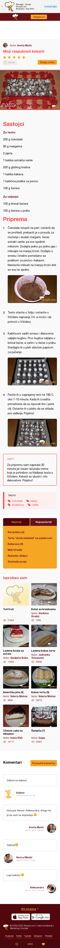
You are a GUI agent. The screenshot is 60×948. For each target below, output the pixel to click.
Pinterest (48, 936)
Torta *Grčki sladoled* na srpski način (30, 538)
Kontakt (24, 928)
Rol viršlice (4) (16, 532)
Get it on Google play (40, 917)
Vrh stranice (28, 908)
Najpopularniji (44, 521)
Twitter (19, 936)
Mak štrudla (15, 549)
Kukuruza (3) (15, 543)
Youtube (27, 936)
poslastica (18, 504)
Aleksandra (37, 887)
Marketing (14, 928)
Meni (30, 944)
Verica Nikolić (24, 857)
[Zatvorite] (2, 6)
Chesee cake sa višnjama (16, 724)
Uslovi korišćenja (44, 925)
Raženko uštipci (17, 555)
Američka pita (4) (16, 684)
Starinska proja (17, 561)
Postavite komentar (43, 763)
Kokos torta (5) (44, 684)
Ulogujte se (39, 17)
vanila (35, 504)
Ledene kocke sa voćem (16, 644)
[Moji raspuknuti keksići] (32, 289)
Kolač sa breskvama (44, 602)
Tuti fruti (16, 602)
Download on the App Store (21, 917)
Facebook (9, 936)
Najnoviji (16, 521)
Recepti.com (5, 927)
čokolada (17, 500)
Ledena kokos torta (44, 644)
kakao (34, 500)
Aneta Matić (24, 45)
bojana (20, 792)
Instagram (38, 936)
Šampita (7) (44, 724)
